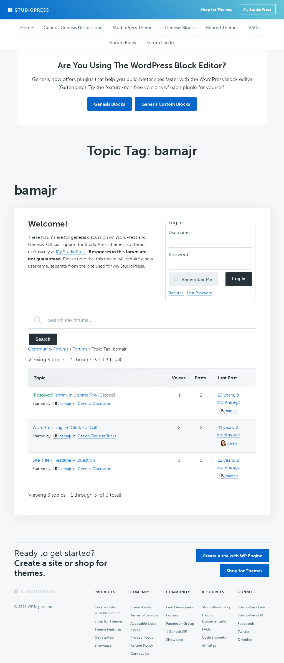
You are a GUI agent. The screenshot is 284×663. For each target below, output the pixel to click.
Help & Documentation (215, 618)
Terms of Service (144, 615)
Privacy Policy (141, 637)
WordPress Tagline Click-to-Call (64, 427)
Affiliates (209, 645)
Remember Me (196, 279)
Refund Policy (141, 645)
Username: (180, 232)
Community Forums (48, 349)
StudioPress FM (250, 615)
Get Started (104, 637)
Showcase (103, 645)
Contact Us (139, 653)
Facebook (246, 623)
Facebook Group (180, 623)
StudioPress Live (251, 607)
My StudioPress (257, 9)
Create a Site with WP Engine (108, 610)
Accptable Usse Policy (143, 626)
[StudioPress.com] (29, 10)
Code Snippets (214, 637)
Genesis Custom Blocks (165, 104)
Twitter (244, 631)
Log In (238, 278)
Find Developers (179, 607)
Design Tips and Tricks (97, 436)
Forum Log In (160, 42)
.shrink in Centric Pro (76, 395)
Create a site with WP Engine (232, 555)
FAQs (206, 629)
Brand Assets (141, 607)
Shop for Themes (244, 570)
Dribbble (245, 639)
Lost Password (199, 292)
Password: (180, 254)
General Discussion (94, 403)
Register (176, 292)
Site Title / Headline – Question (63, 460)
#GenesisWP (176, 631)
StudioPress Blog (216, 607)
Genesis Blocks (109, 104)
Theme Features (108, 629)
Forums (80, 349)
